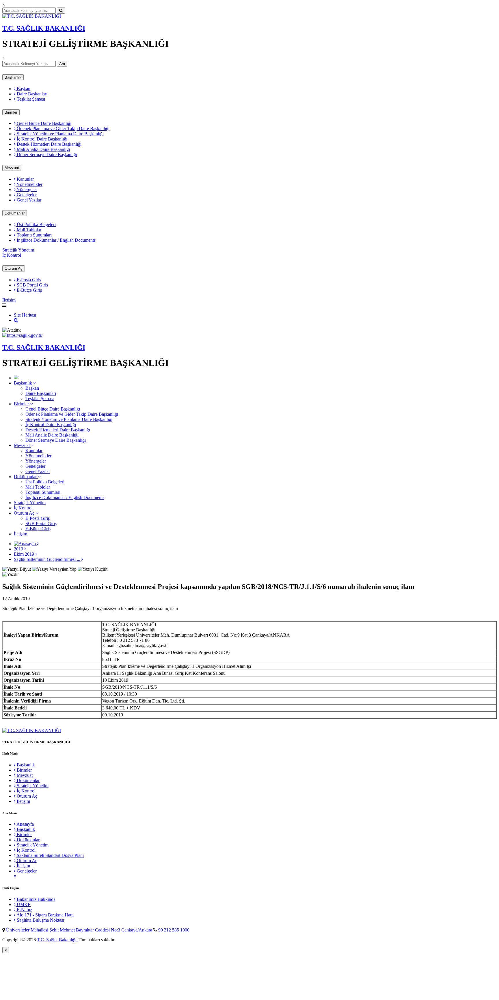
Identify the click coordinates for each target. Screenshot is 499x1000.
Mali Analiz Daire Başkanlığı (43, 149)
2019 (19, 548)
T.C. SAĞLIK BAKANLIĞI (43, 28)
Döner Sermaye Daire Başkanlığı (46, 154)
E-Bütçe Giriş (29, 290)
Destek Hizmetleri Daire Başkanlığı (48, 144)
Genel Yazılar (28, 199)
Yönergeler (26, 189)
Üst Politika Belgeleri (36, 224)
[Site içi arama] (16, 320)
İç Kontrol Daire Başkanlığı (41, 138)
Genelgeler (26, 194)
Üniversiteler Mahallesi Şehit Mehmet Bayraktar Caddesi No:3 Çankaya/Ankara (79, 929)
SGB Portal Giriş (32, 284)
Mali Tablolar (28, 229)
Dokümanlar (15, 213)
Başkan (23, 88)
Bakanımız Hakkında (35, 899)
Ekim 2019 (24, 554)
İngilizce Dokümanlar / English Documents (56, 240)
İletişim (9, 299)
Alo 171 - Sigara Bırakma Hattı (45, 914)
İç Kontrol (11, 255)
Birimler (11, 112)
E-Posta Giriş (28, 279)
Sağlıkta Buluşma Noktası (40, 920)
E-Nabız (24, 909)
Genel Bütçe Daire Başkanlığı (43, 123)
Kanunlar (25, 179)
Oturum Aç (14, 268)
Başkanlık (13, 77)
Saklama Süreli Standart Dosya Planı (50, 855)
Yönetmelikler (29, 184)
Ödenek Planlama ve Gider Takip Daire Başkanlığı (62, 128)
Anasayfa (25, 824)
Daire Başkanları (31, 93)
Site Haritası (25, 315)
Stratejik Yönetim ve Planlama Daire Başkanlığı (60, 133)
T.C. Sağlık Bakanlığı (57, 939)
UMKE (23, 904)
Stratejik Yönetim (18, 249)
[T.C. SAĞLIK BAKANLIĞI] (31, 16)
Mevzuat (12, 168)
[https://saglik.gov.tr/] (22, 335)
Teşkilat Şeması (30, 99)
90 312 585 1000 (173, 929)
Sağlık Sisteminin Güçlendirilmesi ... (47, 559)
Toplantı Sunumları (34, 234)
